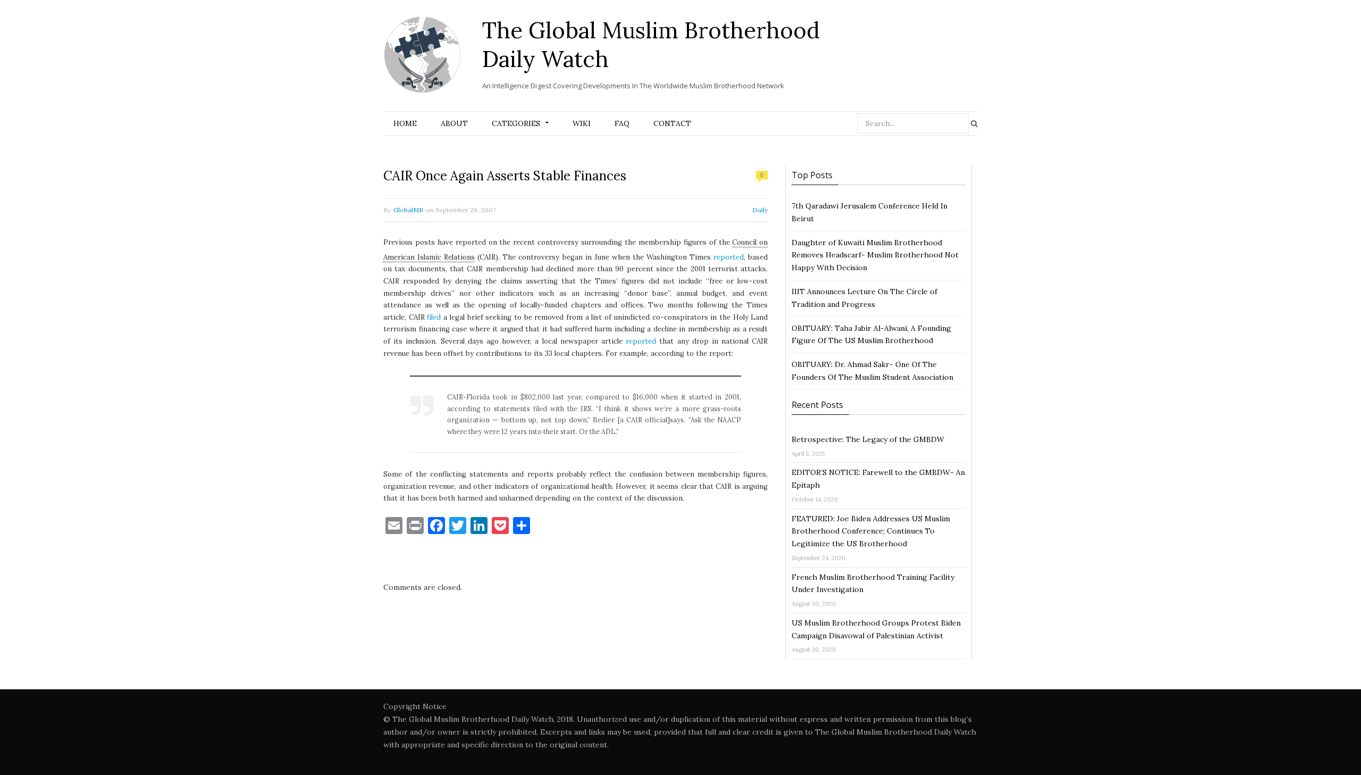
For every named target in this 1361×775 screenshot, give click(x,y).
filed (434, 317)
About (454, 123)
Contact (672, 123)
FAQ (622, 123)
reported (728, 257)
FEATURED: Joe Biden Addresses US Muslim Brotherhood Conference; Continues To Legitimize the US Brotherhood (871, 531)
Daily (760, 210)
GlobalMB (408, 210)
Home (405, 123)
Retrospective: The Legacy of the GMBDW (868, 439)
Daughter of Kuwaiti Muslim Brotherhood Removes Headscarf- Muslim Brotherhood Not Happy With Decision (875, 255)
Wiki (582, 123)
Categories (516, 123)
